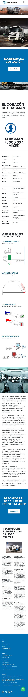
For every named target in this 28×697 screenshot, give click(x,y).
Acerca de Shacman (6, 643)
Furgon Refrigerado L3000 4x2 (8, 664)
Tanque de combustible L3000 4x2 (9, 669)
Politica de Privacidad (6, 648)
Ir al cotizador (14, 69)
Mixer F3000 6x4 (5, 662)
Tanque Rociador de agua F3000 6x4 (9, 666)
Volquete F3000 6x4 (6, 659)
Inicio (3, 641)
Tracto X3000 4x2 (5, 657)
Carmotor (3, 646)
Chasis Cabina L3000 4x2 (7, 655)
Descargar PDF (14, 511)
